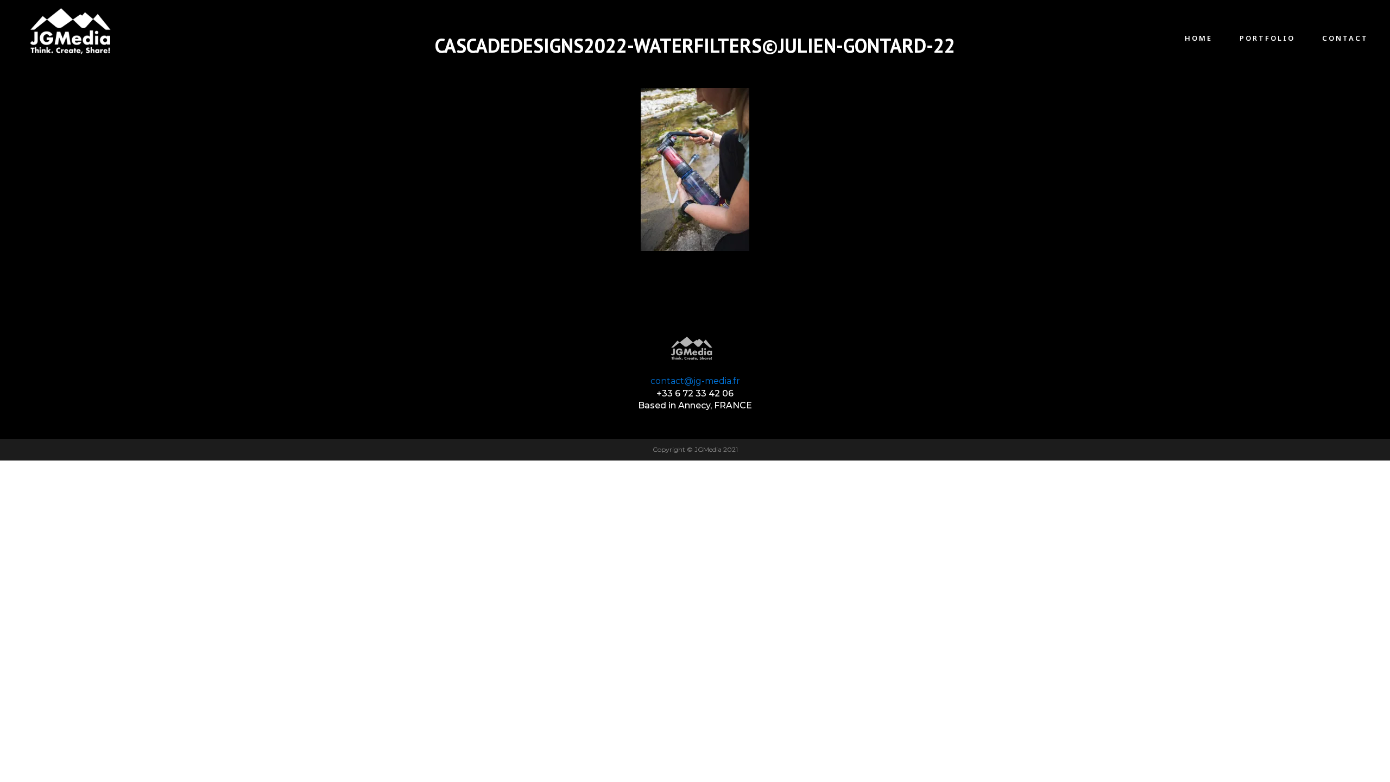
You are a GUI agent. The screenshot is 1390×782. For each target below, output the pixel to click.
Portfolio (1267, 38)
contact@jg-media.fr (695, 381)
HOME (1198, 38)
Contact (1345, 38)
